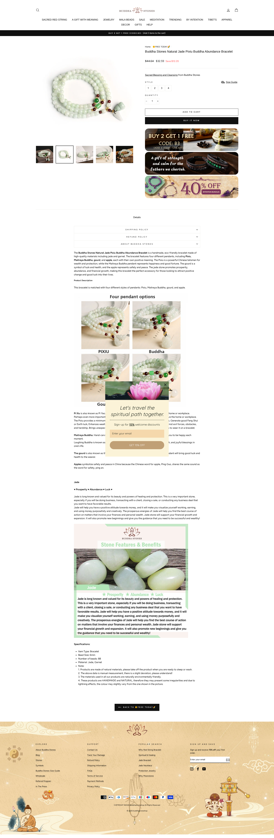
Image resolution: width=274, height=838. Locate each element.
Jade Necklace (145, 765)
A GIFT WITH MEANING (85, 19)
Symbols (40, 765)
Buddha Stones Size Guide (48, 770)
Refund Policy (93, 760)
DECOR (125, 24)
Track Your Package (96, 755)
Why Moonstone (146, 776)
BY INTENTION (194, 19)
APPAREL (226, 19)
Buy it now (192, 120)
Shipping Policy (137, 230)
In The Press (41, 786)
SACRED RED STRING (54, 19)
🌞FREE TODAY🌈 (161, 46)
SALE (142, 19)
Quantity (151, 95)
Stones (39, 760)
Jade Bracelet (145, 760)
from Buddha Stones (172, 75)
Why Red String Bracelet (150, 750)
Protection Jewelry (147, 770)
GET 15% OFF (137, 445)
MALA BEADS (126, 19)
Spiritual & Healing (147, 755)
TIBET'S (212, 19)
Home (148, 46)
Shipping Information (96, 765)
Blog (38, 755)
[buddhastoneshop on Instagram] (192, 769)
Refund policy (137, 237)
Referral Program (43, 781)
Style (149, 82)
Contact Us (92, 750)
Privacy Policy (93, 786)
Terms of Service (95, 776)
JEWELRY (108, 19)
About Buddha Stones (137, 244)
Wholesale (40, 776)
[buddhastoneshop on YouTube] (204, 769)
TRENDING (175, 19)
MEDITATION (157, 19)
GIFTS (138, 24)
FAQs (89, 770)
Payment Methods (95, 781)
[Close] (165, 384)
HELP (150, 24)
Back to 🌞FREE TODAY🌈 (139, 707)
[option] (137, 33)
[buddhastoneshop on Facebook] (198, 769)
